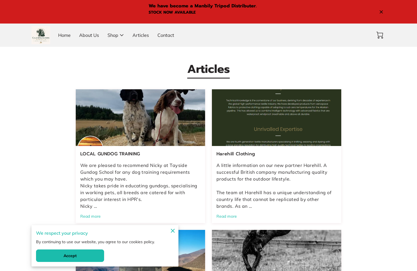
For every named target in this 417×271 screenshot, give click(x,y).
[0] (379, 35)
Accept (70, 255)
